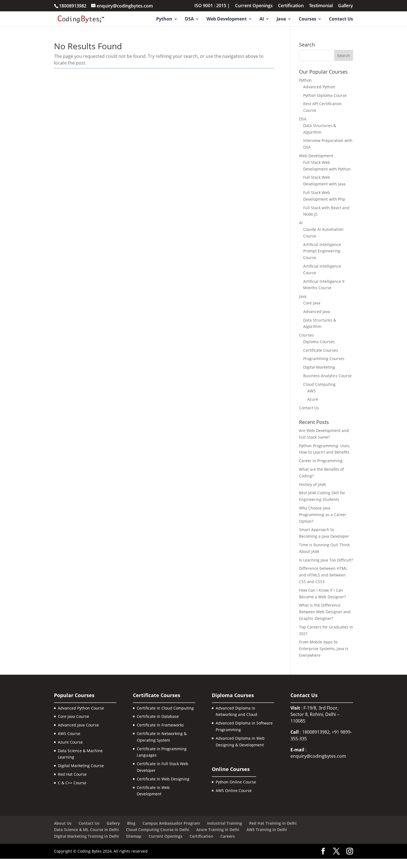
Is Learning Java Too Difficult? (326, 560)
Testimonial (321, 6)
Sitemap (133, 836)
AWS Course (69, 733)
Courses (307, 19)
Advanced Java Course (78, 725)
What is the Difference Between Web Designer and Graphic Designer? (325, 611)
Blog (131, 823)
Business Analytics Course (327, 375)
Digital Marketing (319, 367)
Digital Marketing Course (81, 765)
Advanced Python (319, 86)
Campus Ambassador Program (171, 823)
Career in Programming (320, 460)
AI (261, 19)
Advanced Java (316, 311)
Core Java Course (73, 716)
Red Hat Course (72, 774)
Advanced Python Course (81, 708)
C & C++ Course (72, 782)
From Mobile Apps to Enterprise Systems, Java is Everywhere (323, 648)
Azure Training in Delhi (217, 829)
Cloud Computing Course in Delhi (157, 829)
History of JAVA (312, 484)
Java (281, 19)
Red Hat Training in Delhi (273, 823)
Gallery (345, 6)
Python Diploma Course (325, 95)
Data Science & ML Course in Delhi (86, 829)
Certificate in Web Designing (163, 779)
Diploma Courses (319, 341)
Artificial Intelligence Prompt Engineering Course (322, 251)
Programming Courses (323, 358)
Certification (291, 6)
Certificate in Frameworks (160, 725)
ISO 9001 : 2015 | (212, 6)
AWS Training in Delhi (266, 829)
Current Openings (254, 6)
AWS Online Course (234, 790)
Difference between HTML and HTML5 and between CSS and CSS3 (323, 575)
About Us (62, 823)
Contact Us (341, 19)
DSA (189, 19)
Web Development (227, 19)
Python (164, 19)
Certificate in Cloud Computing (165, 708)
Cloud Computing (319, 384)
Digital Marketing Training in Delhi (86, 836)
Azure (312, 399)
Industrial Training (224, 823)
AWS (311, 391)
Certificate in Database (158, 716)
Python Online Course (236, 782)
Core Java (311, 303)
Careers (227, 836)
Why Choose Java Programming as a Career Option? (322, 514)
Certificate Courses (320, 350)
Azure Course (70, 742)
